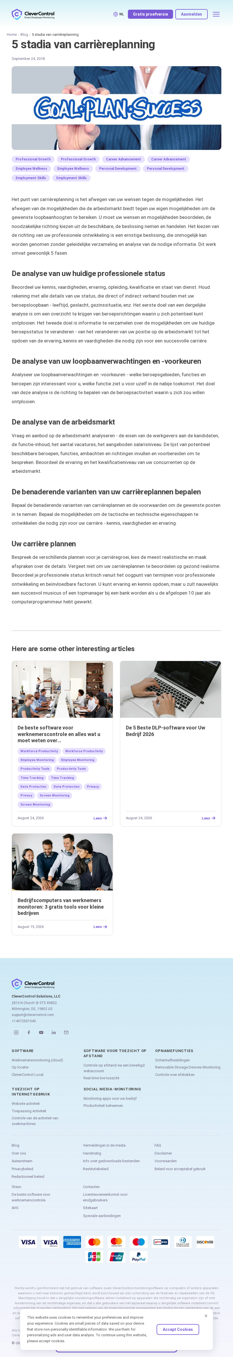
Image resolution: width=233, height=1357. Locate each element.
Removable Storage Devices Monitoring (187, 1067)
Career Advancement (123, 159)
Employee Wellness (31, 169)
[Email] (66, 1032)
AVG (15, 1208)
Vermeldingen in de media (104, 1145)
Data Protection (33, 787)
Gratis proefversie (150, 14)
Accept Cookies (178, 1329)
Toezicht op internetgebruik (31, 1091)
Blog (24, 34)
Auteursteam (22, 1161)
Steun (16, 1187)
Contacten (91, 1187)
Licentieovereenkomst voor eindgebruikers (105, 1197)
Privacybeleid (22, 1169)
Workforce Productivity (39, 751)
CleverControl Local (27, 1074)
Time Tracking (31, 778)
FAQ (158, 1145)
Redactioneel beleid (28, 1176)
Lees (97, 818)
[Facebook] (28, 1032)
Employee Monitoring (37, 760)
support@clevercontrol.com (33, 1015)
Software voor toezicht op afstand (115, 1053)
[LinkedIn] (53, 1032)
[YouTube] (41, 1032)
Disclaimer (163, 1153)
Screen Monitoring (54, 795)
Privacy (93, 787)
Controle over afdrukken (175, 1074)
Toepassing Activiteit (29, 1111)
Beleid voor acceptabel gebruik (180, 1169)
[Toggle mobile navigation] (216, 14)
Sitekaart (90, 1208)
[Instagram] (16, 1032)
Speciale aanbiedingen (102, 1216)
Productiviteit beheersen (103, 1105)
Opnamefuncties (174, 1051)
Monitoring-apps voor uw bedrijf (110, 1098)
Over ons (19, 1153)
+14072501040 (24, 1021)
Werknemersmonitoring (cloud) (37, 1060)
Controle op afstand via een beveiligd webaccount (114, 1068)
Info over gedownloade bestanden (111, 1161)
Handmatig (92, 1153)
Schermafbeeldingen (172, 1060)
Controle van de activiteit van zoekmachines (35, 1121)
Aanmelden (191, 14)
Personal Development (118, 169)
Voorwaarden (166, 1161)
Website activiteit (26, 1103)
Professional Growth (33, 159)
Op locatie (20, 1067)
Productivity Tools (34, 769)
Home (12, 34)
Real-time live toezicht (101, 1078)
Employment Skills (31, 178)
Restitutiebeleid (96, 1169)
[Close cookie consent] (206, 1316)
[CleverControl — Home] (33, 14)
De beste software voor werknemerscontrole (31, 1197)
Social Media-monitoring (112, 1089)
